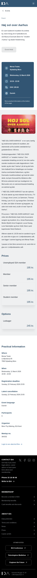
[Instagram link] (33, 460)
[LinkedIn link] (29, 460)
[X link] (20, 460)
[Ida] (5, 3)
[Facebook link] (24, 460)
